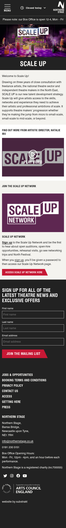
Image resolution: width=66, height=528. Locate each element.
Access (7, 396)
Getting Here (11, 402)
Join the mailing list (23, 354)
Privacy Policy (12, 385)
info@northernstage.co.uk (17, 441)
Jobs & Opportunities (17, 375)
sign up (19, 260)
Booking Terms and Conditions (24, 380)
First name (7, 308)
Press (6, 407)
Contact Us (10, 391)
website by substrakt (14, 501)
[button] (33, 157)
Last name (7, 322)
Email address (9, 335)
